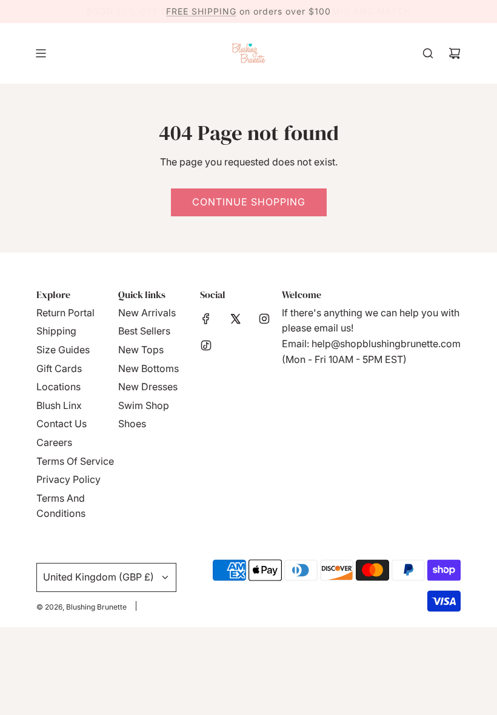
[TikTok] (206, 345)
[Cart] (454, 53)
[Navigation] (40, 53)
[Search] (428, 53)
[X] (235, 318)
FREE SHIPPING (201, 11)
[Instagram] (264, 318)
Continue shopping (248, 202)
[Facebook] (206, 318)
